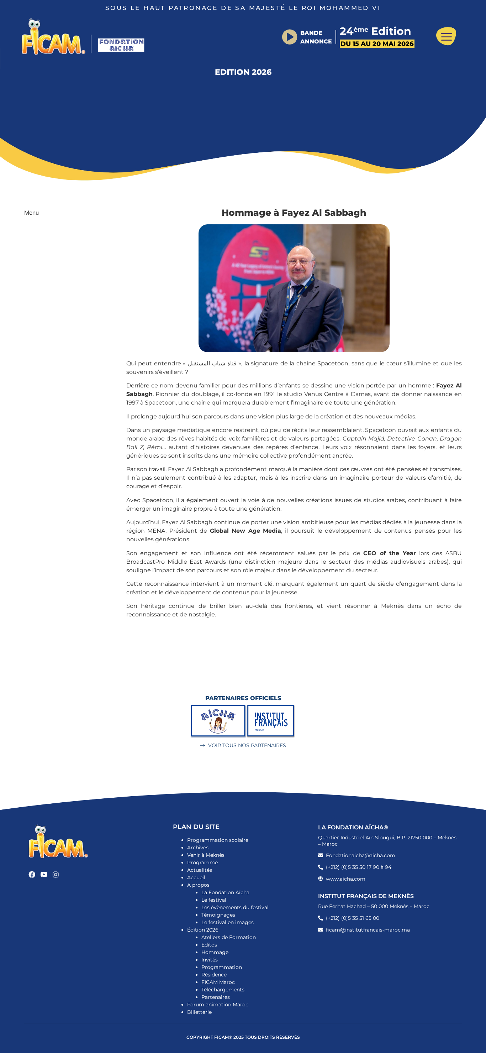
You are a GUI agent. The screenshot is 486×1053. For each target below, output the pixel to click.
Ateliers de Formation (228, 937)
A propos (198, 885)
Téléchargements (222, 989)
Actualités (199, 870)
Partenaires (215, 997)
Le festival (213, 900)
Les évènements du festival (235, 907)
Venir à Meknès (205, 855)
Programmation (221, 967)
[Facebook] (32, 874)
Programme (202, 862)
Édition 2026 (202, 930)
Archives (197, 847)
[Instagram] (56, 874)
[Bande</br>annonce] (289, 37)
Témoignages (218, 915)
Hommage (214, 952)
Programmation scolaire (217, 840)
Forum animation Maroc (217, 1004)
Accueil (196, 877)
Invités (209, 959)
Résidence (214, 974)
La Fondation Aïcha (225, 892)
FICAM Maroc (218, 982)
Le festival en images (227, 922)
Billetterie (199, 1012)
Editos (209, 945)
